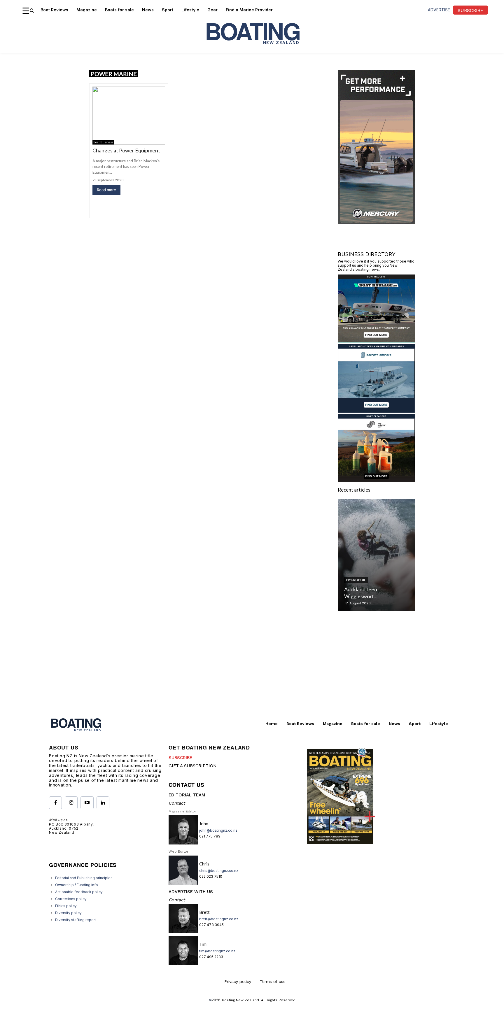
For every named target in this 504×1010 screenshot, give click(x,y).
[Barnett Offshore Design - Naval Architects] (376, 411)
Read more (106, 189)
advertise (439, 9)
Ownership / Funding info (76, 885)
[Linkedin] (103, 802)
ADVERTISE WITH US (191, 891)
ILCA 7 (351, 587)
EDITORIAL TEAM (187, 795)
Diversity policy (68, 913)
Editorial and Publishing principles (84, 878)
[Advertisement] (252, 666)
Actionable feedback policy (79, 892)
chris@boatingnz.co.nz (218, 870)
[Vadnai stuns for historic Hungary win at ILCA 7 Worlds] (376, 555)
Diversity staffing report (75, 920)
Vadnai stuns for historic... (373, 596)
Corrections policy (71, 899)
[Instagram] (71, 802)
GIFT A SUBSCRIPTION (193, 765)
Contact (177, 803)
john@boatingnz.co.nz (218, 830)
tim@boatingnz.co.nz (217, 951)
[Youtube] (86, 802)
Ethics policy (66, 906)
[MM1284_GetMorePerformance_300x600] (376, 222)
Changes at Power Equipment (126, 150)
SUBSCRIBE (180, 757)
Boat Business (103, 142)
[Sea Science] (376, 480)
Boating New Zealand (240, 1000)
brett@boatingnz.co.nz (218, 919)
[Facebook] (55, 802)
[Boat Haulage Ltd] (376, 341)
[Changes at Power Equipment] (128, 116)
